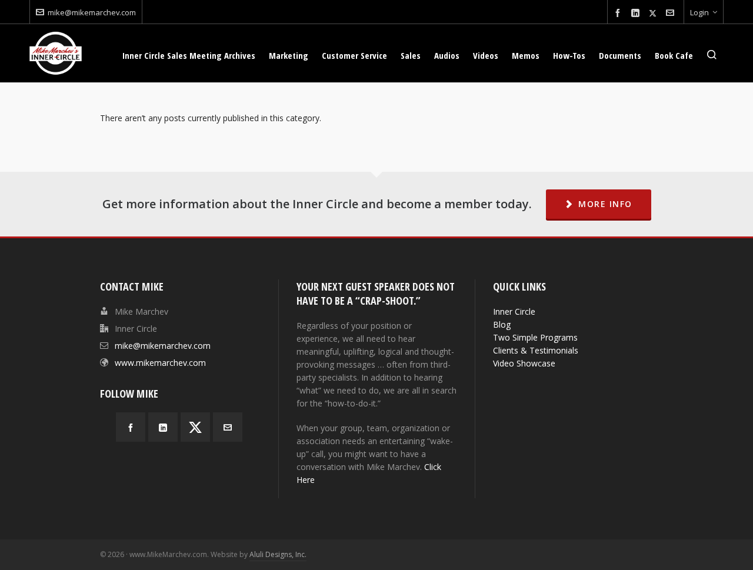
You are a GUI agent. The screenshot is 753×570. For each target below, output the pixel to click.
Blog (502, 324)
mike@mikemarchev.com (92, 12)
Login (699, 12)
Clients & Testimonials (535, 350)
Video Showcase (524, 363)
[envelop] (672, 13)
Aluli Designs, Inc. (277, 554)
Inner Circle (514, 311)
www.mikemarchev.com (160, 362)
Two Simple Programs (535, 337)
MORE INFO (605, 203)
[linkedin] (637, 13)
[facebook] (619, 13)
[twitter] (654, 13)
